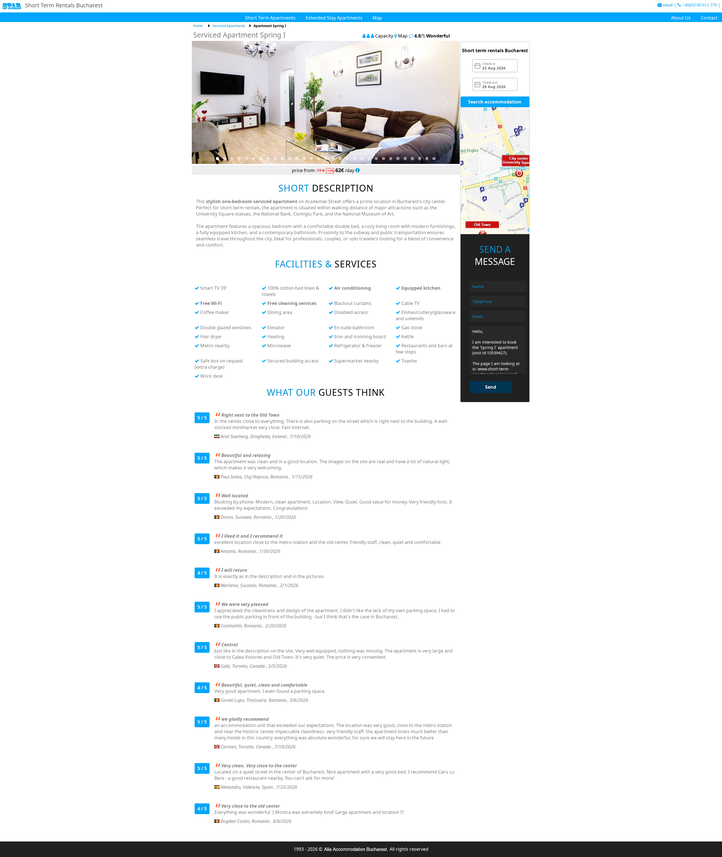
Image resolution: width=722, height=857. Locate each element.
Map (377, 18)
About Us (681, 18)
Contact (709, 18)
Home (198, 25)
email (668, 5)
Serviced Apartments (228, 25)
